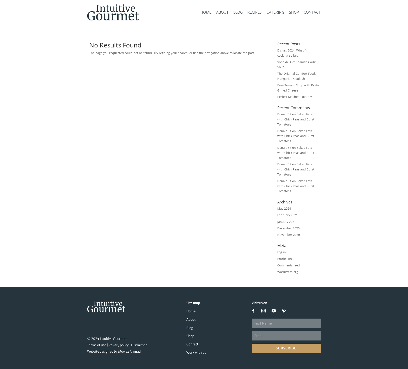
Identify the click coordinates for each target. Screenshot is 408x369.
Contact (312, 12)
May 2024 (284, 208)
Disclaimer (139, 345)
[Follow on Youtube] (273, 311)
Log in (281, 252)
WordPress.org (287, 272)
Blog (238, 12)
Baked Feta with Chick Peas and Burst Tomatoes (295, 119)
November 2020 (288, 235)
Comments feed (288, 265)
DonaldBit (284, 114)
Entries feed (286, 259)
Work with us (196, 352)
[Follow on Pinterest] (284, 311)
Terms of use (96, 345)
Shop (294, 12)
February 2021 (287, 215)
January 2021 (286, 222)
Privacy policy (119, 345)
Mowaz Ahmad (129, 351)
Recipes (254, 12)
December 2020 (288, 228)
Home (205, 12)
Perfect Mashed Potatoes (295, 97)
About (222, 12)
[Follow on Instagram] (263, 311)
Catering (275, 12)
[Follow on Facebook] (253, 311)
